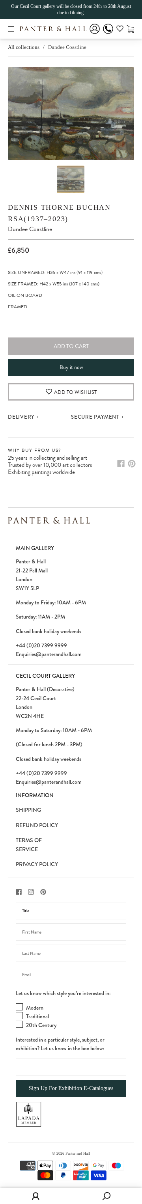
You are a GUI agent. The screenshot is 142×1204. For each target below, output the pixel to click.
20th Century (41, 1025)
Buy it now (71, 367)
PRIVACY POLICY (37, 864)
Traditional (37, 1016)
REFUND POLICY (37, 825)
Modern (34, 1008)
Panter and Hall (77, 1153)
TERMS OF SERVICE (29, 844)
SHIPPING (28, 810)
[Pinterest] (131, 464)
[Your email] (71, 974)
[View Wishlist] (119, 30)
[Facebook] (121, 464)
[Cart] (130, 29)
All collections (23, 47)
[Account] (95, 34)
